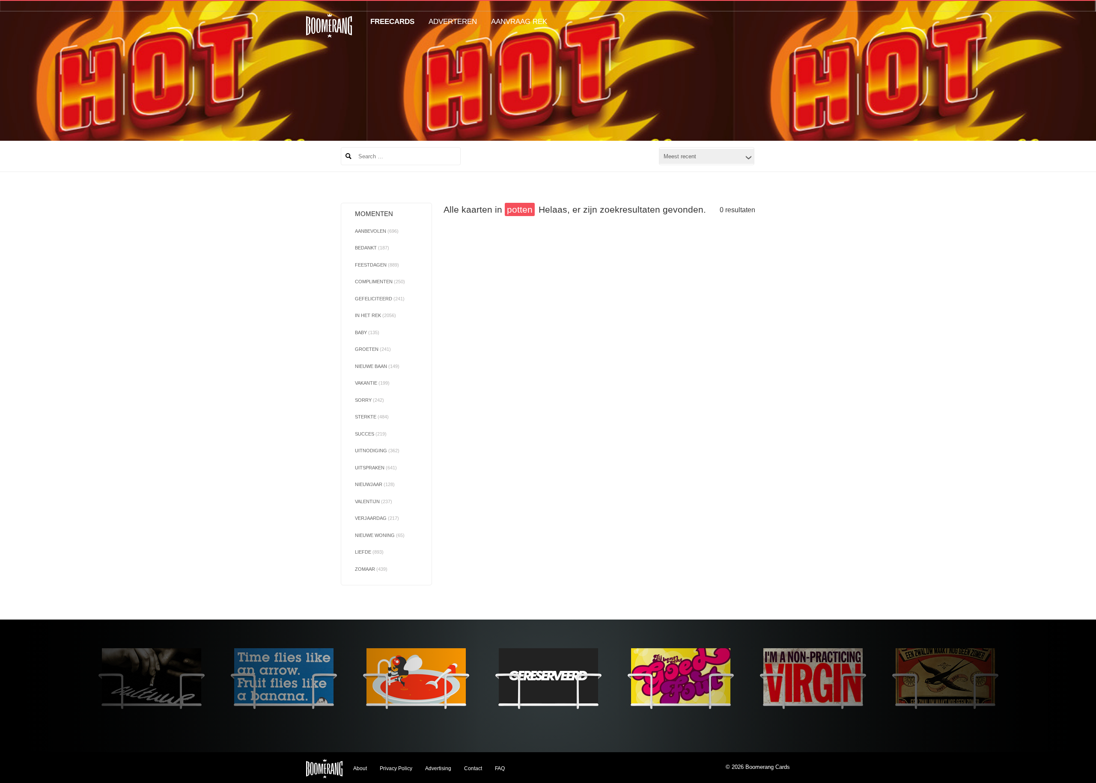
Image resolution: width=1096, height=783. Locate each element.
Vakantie (372, 383)
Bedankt (372, 247)
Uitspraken (376, 467)
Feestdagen (377, 264)
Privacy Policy (396, 768)
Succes (371, 433)
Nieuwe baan (377, 366)
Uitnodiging (377, 450)
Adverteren (453, 22)
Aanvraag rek (519, 22)
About (360, 768)
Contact (473, 768)
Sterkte (372, 416)
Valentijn (373, 501)
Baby (367, 332)
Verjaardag (377, 518)
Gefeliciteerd (380, 298)
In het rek (375, 315)
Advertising (438, 768)
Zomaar (371, 569)
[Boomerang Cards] (329, 31)
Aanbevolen (377, 231)
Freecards (392, 22)
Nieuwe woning (380, 535)
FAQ (500, 768)
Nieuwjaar (375, 484)
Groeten (373, 349)
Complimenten (380, 281)
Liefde (369, 552)
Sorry (369, 400)
